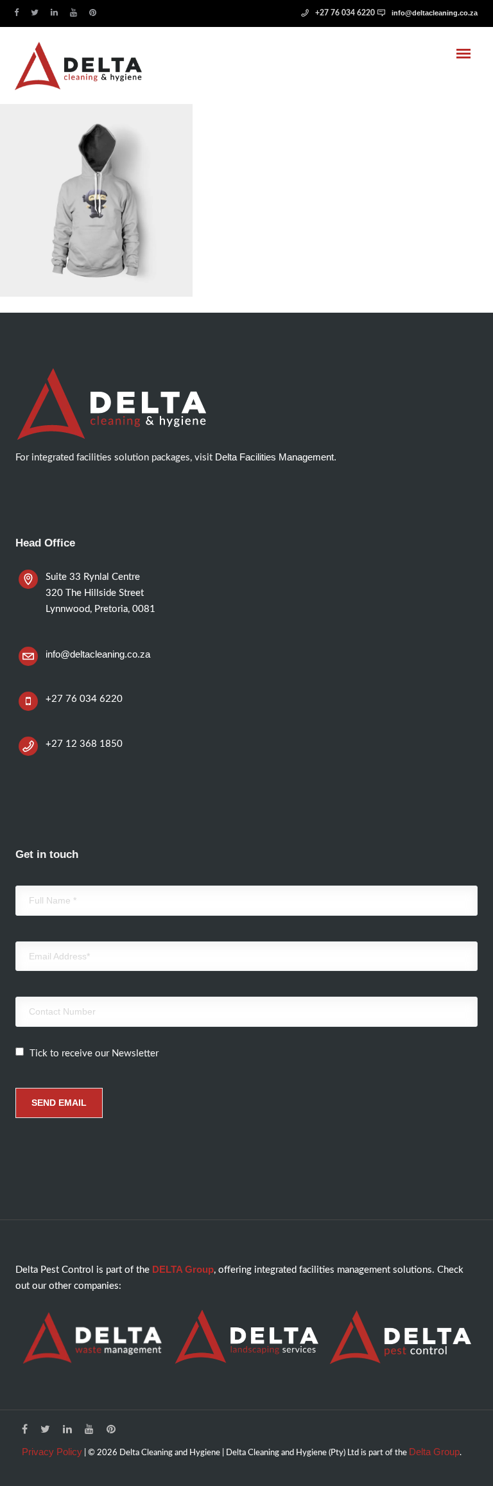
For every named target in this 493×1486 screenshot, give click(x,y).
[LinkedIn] (57, 11)
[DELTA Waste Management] (92, 1337)
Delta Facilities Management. (275, 456)
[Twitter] (37, 11)
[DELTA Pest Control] (400, 1336)
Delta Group (434, 1451)
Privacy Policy (52, 1451)
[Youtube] (76, 11)
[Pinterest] (95, 11)
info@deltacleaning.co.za (435, 13)
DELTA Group (183, 1269)
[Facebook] (19, 11)
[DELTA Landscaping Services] (246, 1336)
